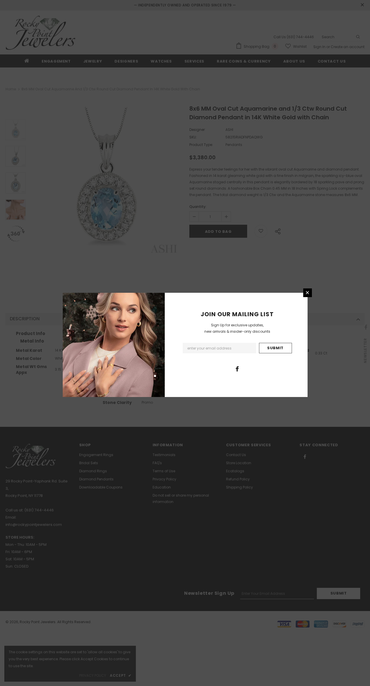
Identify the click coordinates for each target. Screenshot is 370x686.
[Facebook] (237, 368)
